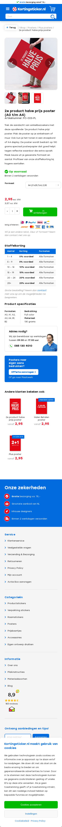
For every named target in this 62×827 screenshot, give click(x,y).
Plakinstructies (16, 672)
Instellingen (31, 813)
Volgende (50, 63)
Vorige (12, 63)
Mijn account (15, 575)
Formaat (9, 183)
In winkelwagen (40, 212)
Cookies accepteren (31, 804)
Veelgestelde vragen (19, 547)
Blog (10, 686)
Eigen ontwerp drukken (20, 644)
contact (41, 290)
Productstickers (17, 603)
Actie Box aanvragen (19, 582)
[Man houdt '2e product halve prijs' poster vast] (10, 98)
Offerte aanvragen (23, 372)
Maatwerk (27, 377)
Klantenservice (16, 541)
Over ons (13, 665)
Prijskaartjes (14, 631)
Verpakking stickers (19, 610)
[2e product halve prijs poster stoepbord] (24, 98)
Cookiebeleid (22, 821)
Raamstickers (15, 617)
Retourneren (15, 561)
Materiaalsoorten (17, 679)
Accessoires (14, 637)
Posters (12, 624)
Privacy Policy (38, 821)
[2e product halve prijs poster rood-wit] (37, 98)
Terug (12, 27)
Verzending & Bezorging (21, 554)
